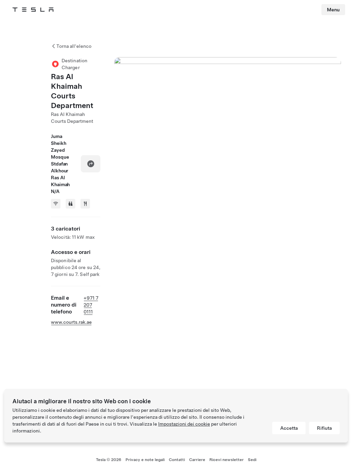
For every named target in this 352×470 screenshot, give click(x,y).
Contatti (177, 459)
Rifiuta (324, 428)
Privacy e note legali (145, 459)
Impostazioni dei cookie (184, 424)
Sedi (252, 459)
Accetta (289, 428)
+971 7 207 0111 (91, 304)
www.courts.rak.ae (71, 322)
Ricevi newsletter (226, 459)
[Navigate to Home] (33, 10)
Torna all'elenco (73, 46)
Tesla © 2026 (108, 459)
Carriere (197, 459)
